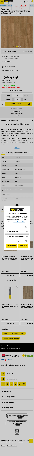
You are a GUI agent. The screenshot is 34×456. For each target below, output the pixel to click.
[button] (11, 227)
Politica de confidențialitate (19, 221)
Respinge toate (11, 246)
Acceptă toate (23, 246)
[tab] (17, 227)
